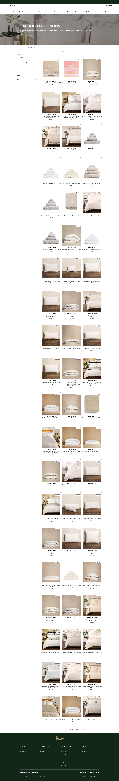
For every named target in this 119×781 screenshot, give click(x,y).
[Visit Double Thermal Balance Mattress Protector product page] (71, 223)
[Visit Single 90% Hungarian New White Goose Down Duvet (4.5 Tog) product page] (71, 356)
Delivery (42, 751)
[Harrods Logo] (59, 738)
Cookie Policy (64, 765)
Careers (83, 757)
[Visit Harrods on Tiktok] (93, 772)
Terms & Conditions (30, 776)
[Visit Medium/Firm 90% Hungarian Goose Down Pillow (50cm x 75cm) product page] (51, 90)
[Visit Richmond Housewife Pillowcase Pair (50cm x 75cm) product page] (92, 90)
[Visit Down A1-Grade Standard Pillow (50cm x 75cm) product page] (51, 256)
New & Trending (23, 11)
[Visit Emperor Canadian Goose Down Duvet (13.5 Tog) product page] (51, 526)
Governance (84, 762)
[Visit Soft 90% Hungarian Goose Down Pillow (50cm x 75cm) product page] (92, 459)
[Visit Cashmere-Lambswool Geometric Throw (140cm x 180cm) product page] (71, 190)
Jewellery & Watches (57, 11)
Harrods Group (85, 751)
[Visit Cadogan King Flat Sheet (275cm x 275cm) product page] (71, 124)
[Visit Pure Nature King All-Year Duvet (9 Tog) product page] (71, 425)
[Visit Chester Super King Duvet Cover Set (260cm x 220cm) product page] (92, 190)
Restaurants (22, 757)
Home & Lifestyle (76, 11)
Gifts (95, 11)
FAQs (62, 757)
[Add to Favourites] (60, 57)
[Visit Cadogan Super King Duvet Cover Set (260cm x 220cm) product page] (92, 593)
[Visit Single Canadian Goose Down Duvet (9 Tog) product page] (71, 593)
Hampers (42, 762)
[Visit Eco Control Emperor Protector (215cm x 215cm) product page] (51, 560)
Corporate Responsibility (87, 754)
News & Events (23, 760)
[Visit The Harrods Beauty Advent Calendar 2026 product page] (51, 57)
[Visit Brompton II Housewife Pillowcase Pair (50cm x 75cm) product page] (51, 124)
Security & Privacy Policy (41, 776)
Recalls (62, 762)
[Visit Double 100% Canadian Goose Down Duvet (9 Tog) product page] (71, 289)
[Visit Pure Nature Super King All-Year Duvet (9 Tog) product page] (51, 392)
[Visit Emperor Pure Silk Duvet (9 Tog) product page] (71, 392)
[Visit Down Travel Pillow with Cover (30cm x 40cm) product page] (71, 256)
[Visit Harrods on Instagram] (91, 772)
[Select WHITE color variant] (67, 380)
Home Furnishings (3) (22, 63)
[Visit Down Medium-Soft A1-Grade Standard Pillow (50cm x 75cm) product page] (51, 289)
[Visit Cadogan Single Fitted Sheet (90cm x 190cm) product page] (92, 694)
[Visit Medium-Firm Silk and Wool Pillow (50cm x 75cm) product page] (92, 560)
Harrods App (43, 765)
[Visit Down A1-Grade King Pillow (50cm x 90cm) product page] (92, 492)
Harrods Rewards (65, 751)
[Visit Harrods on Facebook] (88, 772)
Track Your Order (44, 757)
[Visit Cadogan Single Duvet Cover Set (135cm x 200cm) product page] (92, 289)
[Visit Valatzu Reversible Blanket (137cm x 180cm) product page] (92, 392)
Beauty (46, 11)
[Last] (84, 729)
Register (110, 5)
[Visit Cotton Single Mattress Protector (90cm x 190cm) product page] (71, 323)
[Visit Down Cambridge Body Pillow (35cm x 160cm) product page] (71, 492)
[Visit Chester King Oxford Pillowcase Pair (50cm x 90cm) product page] (71, 660)
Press (83, 760)
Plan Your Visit (23, 751)
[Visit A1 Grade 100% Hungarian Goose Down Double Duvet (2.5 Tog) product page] (92, 57)
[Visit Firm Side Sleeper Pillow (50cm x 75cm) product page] (71, 526)
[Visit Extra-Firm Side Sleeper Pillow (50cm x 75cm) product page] (92, 256)
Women (33, 11)
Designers (13, 11)
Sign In (106, 5)
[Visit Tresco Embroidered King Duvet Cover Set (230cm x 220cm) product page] (51, 660)
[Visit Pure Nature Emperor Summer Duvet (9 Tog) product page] (92, 425)
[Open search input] (105, 8)
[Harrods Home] (59, 7)
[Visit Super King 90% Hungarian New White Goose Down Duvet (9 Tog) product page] (51, 593)
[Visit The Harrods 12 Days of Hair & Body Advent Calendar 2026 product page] (71, 57)
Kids (67, 11)
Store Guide (22, 754)
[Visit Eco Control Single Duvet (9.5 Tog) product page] (51, 459)
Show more (23, 34)
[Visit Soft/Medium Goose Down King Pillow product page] (92, 323)
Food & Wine (87, 11)
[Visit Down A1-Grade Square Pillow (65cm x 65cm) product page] (92, 526)
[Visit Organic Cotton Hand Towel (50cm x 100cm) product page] (92, 157)
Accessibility (22, 776)
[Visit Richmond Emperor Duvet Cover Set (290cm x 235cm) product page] (71, 459)
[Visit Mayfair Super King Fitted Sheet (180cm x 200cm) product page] (51, 492)
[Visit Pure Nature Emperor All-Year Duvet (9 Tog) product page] (71, 694)
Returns (42, 754)
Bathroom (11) (21, 60)
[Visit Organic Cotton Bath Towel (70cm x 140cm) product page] (92, 124)
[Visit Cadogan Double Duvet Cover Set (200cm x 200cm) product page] (92, 660)
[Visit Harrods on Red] (96, 772)
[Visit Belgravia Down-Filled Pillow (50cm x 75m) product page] (51, 356)
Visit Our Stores (104, 11)
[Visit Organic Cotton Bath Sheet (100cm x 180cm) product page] (51, 190)
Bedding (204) (21, 57)
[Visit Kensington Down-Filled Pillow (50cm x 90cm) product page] (51, 323)
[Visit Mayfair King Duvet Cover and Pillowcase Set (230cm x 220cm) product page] (92, 356)
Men (40, 11)
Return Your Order (44, 760)
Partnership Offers (65, 754)
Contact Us (63, 760)
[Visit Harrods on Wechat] (98, 772)
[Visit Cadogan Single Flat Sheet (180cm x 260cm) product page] (71, 627)
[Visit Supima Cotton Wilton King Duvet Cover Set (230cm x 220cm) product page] (51, 694)
